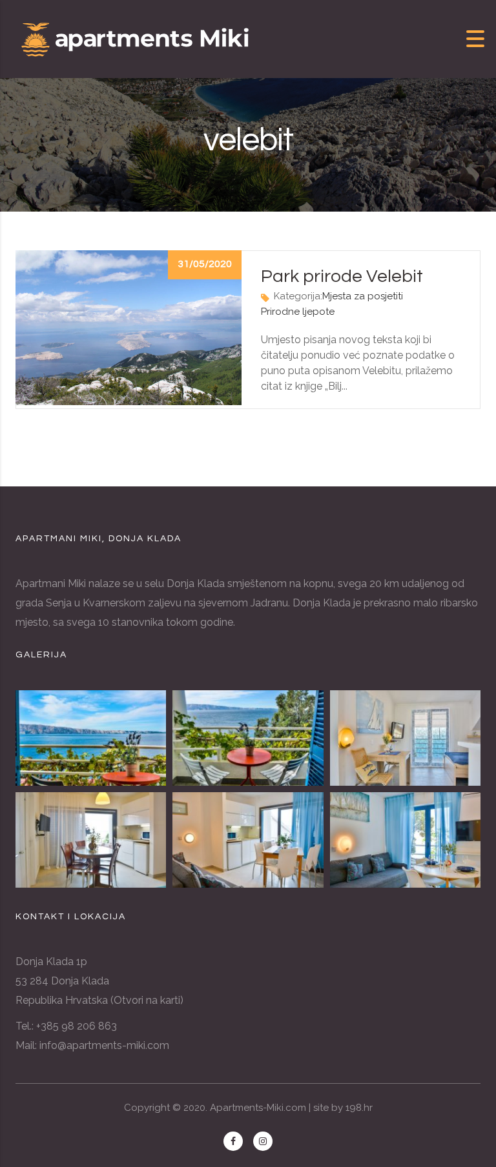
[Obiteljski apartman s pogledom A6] (90, 738)
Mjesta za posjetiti (362, 296)
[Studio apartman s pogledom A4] (405, 738)
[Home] (135, 38)
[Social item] (233, 1141)
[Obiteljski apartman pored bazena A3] (90, 840)
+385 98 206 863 (76, 1026)
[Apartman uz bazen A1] (405, 840)
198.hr (359, 1107)
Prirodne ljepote (298, 311)
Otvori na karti (147, 1000)
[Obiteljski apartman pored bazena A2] (247, 840)
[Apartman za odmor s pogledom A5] (247, 738)
